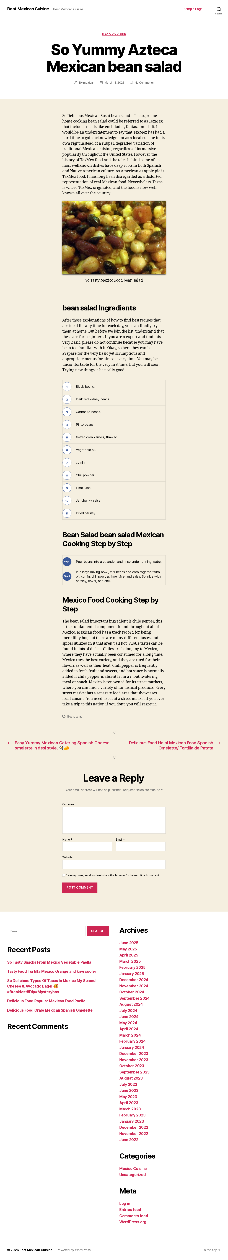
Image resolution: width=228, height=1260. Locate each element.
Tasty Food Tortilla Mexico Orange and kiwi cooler (51, 971)
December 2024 (133, 980)
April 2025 (128, 955)
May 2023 (128, 1097)
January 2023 (131, 1121)
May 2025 (128, 949)
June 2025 (128, 943)
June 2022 (128, 1139)
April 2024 (128, 1029)
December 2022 (133, 1127)
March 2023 (130, 1109)
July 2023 (128, 1084)
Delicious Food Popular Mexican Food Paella (46, 1001)
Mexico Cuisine (114, 33)
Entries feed (130, 1209)
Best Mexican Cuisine (28, 9)
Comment (68, 804)
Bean (70, 716)
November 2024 (133, 986)
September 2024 (134, 998)
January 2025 (131, 973)
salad (79, 716)
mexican (88, 82)
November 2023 (133, 1060)
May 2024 (128, 1023)
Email (120, 839)
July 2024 (128, 1010)
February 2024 (132, 1041)
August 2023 (131, 1078)
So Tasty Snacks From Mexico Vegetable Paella (49, 962)
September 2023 (134, 1072)
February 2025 (132, 967)
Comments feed (133, 1216)
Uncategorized (132, 1174)
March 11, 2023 (115, 82)
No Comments (144, 82)
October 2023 (131, 1066)
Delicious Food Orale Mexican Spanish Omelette (50, 1010)
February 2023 (132, 1115)
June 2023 (128, 1090)
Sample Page (193, 9)
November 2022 (133, 1133)
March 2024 (130, 1035)
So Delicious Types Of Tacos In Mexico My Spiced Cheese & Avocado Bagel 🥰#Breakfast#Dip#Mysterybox (51, 986)
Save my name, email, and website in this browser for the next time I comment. (113, 875)
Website (67, 857)
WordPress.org (132, 1222)
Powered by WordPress (74, 1250)
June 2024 (129, 1016)
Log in (124, 1203)
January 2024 (131, 1047)
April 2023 (128, 1103)
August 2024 (131, 1004)
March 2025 (130, 961)
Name (67, 839)
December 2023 (133, 1053)
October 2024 (131, 992)
